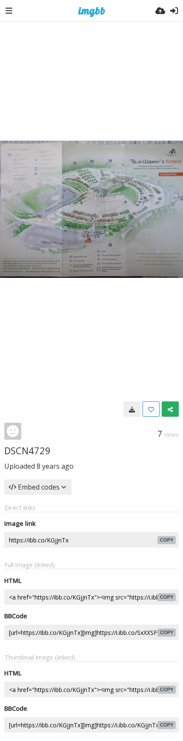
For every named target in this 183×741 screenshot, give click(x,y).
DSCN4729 (27, 450)
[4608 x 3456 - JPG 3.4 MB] (131, 409)
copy (166, 539)
